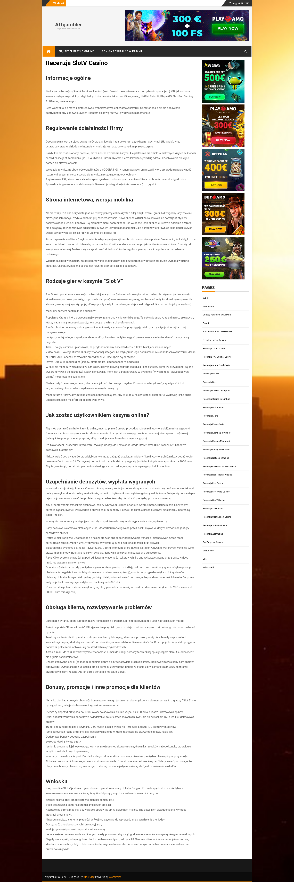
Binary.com (208, 306)
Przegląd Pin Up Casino (214, 340)
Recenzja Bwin (210, 382)
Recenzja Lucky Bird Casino (216, 449)
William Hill (208, 567)
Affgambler (68, 25)
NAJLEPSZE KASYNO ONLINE (76, 51)
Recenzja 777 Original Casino (217, 357)
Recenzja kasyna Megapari (216, 441)
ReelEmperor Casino (213, 542)
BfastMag (88, 876)
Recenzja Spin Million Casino (217, 517)
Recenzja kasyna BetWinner (217, 432)
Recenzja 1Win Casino (214, 348)
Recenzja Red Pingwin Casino (217, 474)
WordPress (115, 876)
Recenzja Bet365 (211, 373)
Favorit (206, 323)
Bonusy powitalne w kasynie (122, 51)
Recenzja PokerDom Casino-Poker (220, 466)
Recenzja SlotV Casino (214, 500)
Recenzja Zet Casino (213, 534)
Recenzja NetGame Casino (216, 458)
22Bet (206, 298)
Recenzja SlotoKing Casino (216, 491)
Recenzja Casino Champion (216, 390)
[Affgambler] (49, 51)
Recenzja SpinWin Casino (215, 525)
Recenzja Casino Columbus (216, 399)
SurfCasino (208, 550)
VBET (205, 559)
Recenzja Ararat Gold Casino (217, 365)
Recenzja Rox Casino (213, 483)
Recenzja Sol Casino (213, 508)
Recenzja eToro (210, 415)
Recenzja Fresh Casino (214, 424)
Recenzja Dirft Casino (213, 407)
